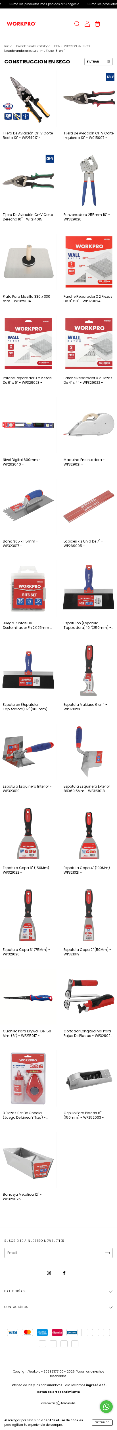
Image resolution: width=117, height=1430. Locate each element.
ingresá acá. (96, 1385)
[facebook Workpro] (64, 1272)
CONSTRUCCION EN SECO (72, 46)
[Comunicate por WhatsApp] (106, 1406)
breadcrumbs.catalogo (33, 46)
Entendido (102, 1422)
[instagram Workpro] (49, 1272)
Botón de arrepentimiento (58, 1392)
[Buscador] (77, 24)
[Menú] (107, 24)
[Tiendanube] (58, 1403)
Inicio (8, 46)
